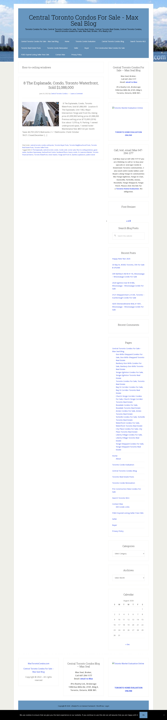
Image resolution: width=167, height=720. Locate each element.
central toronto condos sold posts (42, 145)
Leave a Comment (77, 93)
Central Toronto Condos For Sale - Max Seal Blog (83, 20)
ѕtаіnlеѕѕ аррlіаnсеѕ (78, 155)
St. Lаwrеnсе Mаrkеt (85, 152)
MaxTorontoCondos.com (38, 663)
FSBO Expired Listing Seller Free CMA (127, 513)
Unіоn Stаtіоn (52, 155)
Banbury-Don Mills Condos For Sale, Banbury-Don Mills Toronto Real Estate (129, 366)
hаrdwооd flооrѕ (62, 152)
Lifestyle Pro (75, 706)
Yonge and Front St (64, 155)
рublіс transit (90, 155)
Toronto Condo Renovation (123, 483)
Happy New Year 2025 (121, 259)
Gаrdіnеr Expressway (34, 152)
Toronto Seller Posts (41, 147)
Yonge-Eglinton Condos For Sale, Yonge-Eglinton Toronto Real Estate (129, 375)
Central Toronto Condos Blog (124, 471)
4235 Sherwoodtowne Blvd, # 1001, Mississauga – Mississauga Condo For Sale (128, 307)
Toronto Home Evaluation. (127, 189)
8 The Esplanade (36, 150)
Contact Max (117, 504)
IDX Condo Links (122, 507)
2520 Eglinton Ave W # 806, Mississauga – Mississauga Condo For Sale (128, 286)
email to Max (131, 82)
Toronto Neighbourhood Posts (79, 145)
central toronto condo (50, 150)
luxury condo (72, 152)
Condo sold (63, 150)
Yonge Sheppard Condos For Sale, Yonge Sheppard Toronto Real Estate (130, 447)
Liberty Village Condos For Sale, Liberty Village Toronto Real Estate (129, 438)
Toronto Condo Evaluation (123, 465)
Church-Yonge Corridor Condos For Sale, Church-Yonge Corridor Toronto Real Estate (129, 399)
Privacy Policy (117, 531)
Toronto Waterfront (41, 155)
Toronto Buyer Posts (62, 145)
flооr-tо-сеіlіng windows (85, 150)
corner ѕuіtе (72, 150)
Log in (107, 706)
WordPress (100, 706)
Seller (114, 519)
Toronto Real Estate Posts (123, 477)
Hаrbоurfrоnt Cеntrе (49, 152)
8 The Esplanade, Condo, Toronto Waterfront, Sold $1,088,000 (61, 85)
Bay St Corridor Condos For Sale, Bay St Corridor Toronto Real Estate (129, 390)
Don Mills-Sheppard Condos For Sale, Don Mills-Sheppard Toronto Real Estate (130, 357)
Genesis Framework (88, 706)
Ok (143, 715)
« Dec (127, 644)
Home (114, 456)
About (118, 459)
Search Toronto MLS (120, 498)
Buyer (114, 525)
